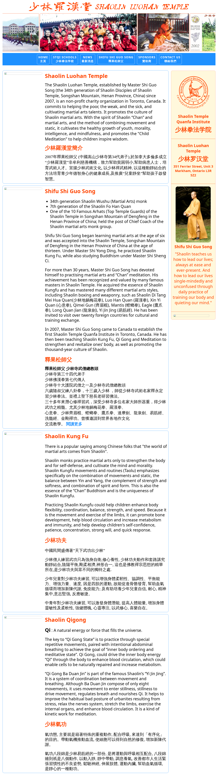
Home (43, 59)
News (88, 59)
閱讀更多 (74, 424)
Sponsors (146, 59)
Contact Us (170, 59)
